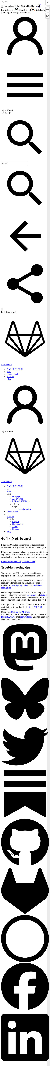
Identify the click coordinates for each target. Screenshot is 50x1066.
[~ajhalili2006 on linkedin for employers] (25, 1063)
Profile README (15, 369)
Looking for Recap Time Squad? (16, 12)
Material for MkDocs (20, 612)
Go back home (28, 561)
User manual (12, 374)
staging (43, 595)
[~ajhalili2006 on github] (25, 866)
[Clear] (2, 309)
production (31, 595)
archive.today (26, 617)
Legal (14, 506)
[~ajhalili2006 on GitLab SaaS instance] (25, 914)
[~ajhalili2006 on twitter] (25, 769)
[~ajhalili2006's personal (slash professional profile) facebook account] (25, 1009)
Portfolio (10, 376)
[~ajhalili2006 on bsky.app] (25, 721)
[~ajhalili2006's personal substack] (25, 817)
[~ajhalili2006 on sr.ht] (25, 961)
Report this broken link (11, 561)
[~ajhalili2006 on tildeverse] (25, 674)
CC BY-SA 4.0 (35, 607)
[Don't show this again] (2, 6)
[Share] (25, 307)
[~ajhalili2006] (25, 60)
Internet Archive (8, 617)
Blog (9, 379)
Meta (9, 371)
